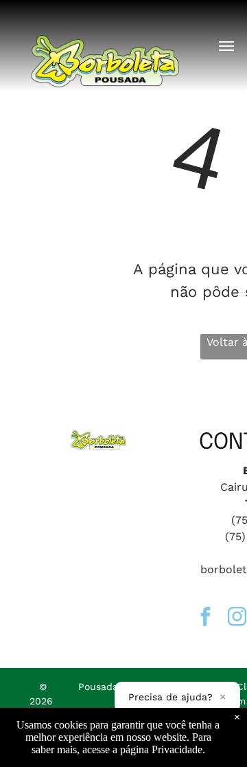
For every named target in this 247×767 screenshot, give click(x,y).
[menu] (226, 46)
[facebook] (205, 618)
